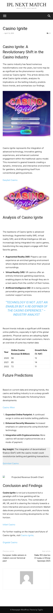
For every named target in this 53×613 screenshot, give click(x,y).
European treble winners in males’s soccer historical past (14, 558)
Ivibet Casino (9, 524)
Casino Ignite (15, 28)
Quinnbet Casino (11, 463)
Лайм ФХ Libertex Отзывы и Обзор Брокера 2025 (42, 558)
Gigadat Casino (10, 542)
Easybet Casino (10, 180)
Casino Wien (9, 407)
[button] (49, 16)
